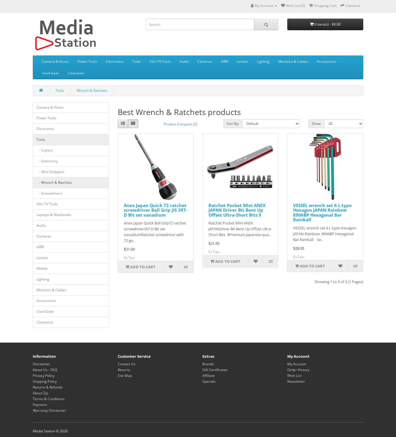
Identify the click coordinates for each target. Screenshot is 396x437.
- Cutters (45, 150)
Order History (298, 369)
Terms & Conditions (49, 398)
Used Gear (50, 73)
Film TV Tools (160, 61)
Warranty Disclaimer (49, 410)
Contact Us (126, 364)
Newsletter (296, 381)
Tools (136, 61)
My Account (296, 364)
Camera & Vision (55, 61)
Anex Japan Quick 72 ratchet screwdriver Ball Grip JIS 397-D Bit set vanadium (155, 210)
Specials (209, 381)
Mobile (42, 268)
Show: (316, 123)
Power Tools (87, 61)
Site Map (125, 375)
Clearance (76, 73)
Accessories (326, 61)
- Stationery (47, 161)
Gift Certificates (215, 369)
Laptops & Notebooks (54, 214)
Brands (208, 364)
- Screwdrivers (49, 193)
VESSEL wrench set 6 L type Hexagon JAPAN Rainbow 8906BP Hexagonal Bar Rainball (322, 212)
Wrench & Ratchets (92, 90)
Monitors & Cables (293, 61)
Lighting (263, 61)
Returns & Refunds (48, 387)
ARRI (224, 61)
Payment (40, 404)
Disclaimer (41, 364)
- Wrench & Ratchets (54, 182)
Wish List (294, 375)
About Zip (40, 393)
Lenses (242, 61)
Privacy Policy (44, 375)
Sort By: (233, 123)
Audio (184, 61)
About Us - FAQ (45, 369)
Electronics (114, 61)
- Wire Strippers (50, 171)
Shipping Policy (45, 381)
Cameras (204, 61)
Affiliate (208, 375)
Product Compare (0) (180, 124)
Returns (124, 369)
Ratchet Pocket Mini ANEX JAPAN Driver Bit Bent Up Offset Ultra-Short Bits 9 (237, 210)
